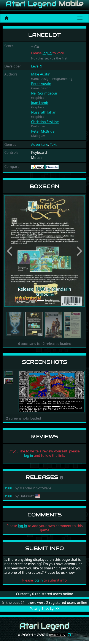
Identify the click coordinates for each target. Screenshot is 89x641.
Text (53, 144)
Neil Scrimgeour (44, 93)
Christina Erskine (45, 121)
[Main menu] (80, 18)
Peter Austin (41, 83)
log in (47, 53)
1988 (8, 488)
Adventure (39, 144)
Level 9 (36, 66)
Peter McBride (42, 131)
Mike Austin (40, 74)
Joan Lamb (39, 102)
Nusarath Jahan (43, 112)
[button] (10, 251)
